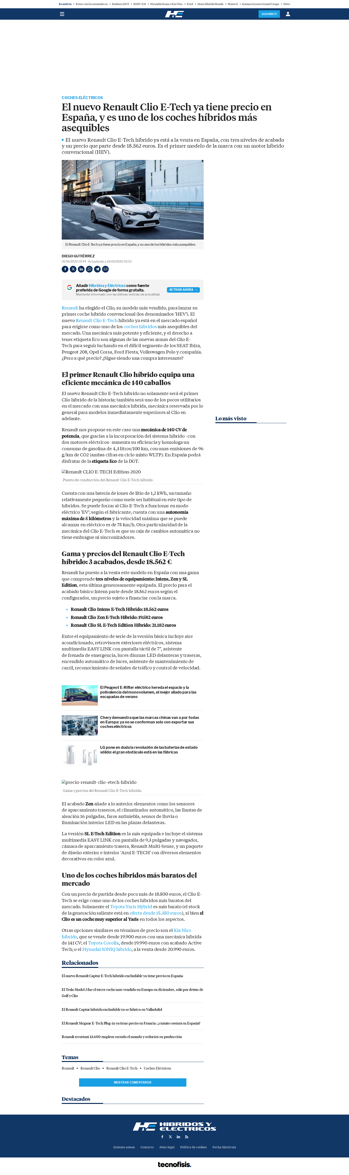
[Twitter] (73, 269)
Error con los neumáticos (92, 4)
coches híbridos (140, 326)
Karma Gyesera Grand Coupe (260, 4)
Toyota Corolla (103, 943)
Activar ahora (181, 289)
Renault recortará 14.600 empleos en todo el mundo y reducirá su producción (122, 1036)
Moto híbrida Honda (210, 4)
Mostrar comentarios (132, 1082)
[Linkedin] (81, 269)
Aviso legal (166, 1147)
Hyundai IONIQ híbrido (107, 949)
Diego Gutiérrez (78, 256)
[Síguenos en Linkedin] (178, 1137)
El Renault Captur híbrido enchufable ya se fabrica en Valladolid (112, 1009)
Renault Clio (90, 1068)
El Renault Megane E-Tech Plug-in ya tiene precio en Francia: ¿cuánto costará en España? (131, 1023)
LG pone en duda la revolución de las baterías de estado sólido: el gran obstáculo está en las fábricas (149, 749)
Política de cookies (193, 1147)
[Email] (105, 269)
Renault (70, 308)
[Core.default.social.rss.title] (187, 1137)
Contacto (147, 1147)
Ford (190, 4)
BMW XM (139, 4)
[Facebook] (65, 269)
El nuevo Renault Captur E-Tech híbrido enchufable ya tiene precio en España (122, 975)
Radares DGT (120, 4)
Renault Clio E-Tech (97, 320)
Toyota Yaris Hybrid (131, 906)
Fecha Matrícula (224, 1147)
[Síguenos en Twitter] (170, 1137)
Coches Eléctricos (82, 97)
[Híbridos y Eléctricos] (174, 1126)
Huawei (233, 4)
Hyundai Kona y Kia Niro (166, 4)
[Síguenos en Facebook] (162, 1137)
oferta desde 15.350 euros (156, 913)
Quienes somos (124, 1147)
